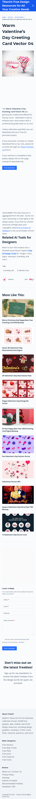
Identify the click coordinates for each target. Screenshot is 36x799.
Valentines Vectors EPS (11, 482)
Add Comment (9, 620)
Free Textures (8, 757)
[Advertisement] (18, 91)
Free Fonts (6, 760)
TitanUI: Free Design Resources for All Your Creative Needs (15, 5)
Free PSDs (6, 751)
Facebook (6, 786)
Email (6, 606)
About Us (6, 771)
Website (7, 613)
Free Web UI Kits (9, 748)
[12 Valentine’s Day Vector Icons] (18, 523)
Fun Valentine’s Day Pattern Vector (16, 456)
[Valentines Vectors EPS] (18, 469)
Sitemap (5, 777)
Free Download (9, 168)
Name (6, 600)
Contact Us (17, 771)
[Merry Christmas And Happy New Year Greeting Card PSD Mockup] (18, 308)
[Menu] (33, 6)
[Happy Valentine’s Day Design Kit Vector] (18, 389)
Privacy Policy (8, 774)
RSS (13, 786)
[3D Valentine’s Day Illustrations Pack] (18, 363)
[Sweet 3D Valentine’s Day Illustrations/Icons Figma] (18, 336)
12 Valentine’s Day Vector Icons (14, 535)
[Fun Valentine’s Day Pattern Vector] (18, 444)
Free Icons (6, 754)
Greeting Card (8, 270)
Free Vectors (7, 745)
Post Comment (9, 648)
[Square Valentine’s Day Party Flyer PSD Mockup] (18, 495)
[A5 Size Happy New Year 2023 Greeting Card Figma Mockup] (18, 416)
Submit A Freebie (9, 780)
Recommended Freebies (12, 783)
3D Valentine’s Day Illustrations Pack (16, 376)
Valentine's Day (23, 270)
